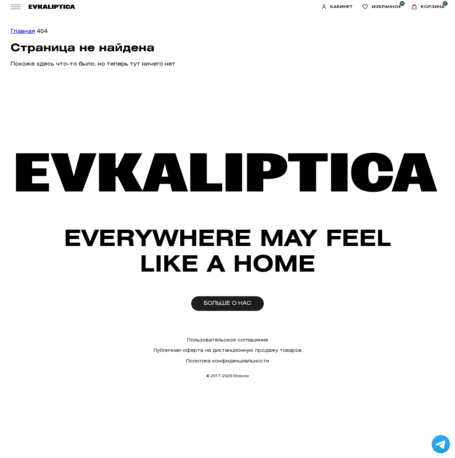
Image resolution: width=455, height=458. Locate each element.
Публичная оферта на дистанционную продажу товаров (228, 350)
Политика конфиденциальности (227, 360)
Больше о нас (227, 303)
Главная (23, 31)
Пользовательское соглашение (227, 340)
